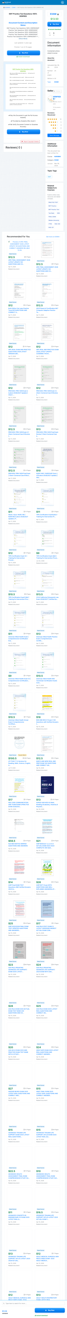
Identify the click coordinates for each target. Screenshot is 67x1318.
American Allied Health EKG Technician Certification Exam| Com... (46, 681)
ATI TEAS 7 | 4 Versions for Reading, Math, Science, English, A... (19, 763)
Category (50, 160)
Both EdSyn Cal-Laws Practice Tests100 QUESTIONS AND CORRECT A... (18, 310)
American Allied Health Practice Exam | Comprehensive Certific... (46, 639)
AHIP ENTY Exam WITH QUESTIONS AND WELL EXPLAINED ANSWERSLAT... (46, 887)
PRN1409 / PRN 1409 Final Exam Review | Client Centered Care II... (47, 434)
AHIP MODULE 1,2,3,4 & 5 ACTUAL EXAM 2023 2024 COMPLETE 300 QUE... (45, 846)
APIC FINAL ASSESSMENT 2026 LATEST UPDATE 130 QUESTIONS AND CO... (19, 262)
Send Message (54, 135)
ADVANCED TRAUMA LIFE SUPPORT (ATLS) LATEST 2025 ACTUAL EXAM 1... (47, 1217)
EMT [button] (49, 177)
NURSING (7, 7)
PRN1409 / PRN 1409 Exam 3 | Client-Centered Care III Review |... (47, 393)
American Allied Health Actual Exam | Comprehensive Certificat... (18, 722)
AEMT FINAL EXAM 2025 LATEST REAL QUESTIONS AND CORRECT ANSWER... (47, 1093)
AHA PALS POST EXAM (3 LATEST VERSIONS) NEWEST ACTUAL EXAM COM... (46, 928)
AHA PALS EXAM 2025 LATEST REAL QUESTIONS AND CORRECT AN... (46, 1011)
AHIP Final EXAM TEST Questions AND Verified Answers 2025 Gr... (19, 887)
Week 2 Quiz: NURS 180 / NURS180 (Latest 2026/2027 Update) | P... (18, 517)
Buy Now (25, 53)
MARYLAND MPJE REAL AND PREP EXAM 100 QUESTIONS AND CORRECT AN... (46, 763)
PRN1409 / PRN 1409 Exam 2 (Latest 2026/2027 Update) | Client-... (18, 393)
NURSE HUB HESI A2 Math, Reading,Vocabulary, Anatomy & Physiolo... (47, 804)
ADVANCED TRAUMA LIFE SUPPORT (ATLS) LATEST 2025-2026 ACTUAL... (19, 1258)
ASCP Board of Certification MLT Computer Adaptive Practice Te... (47, 310)
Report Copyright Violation (31, 141)
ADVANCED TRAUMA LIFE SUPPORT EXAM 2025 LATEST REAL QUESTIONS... (18, 1135)
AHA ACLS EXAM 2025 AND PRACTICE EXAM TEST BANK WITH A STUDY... (18, 1052)
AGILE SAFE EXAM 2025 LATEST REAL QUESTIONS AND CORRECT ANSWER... (47, 1052)
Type (49, 82)
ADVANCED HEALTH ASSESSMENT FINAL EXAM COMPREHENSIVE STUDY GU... (19, 1176)
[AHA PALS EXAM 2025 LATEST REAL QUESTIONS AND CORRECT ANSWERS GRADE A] (47, 991)
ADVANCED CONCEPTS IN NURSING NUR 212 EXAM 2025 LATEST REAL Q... (18, 1217)
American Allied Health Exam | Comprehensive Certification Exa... (18, 639)
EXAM (13, 7)
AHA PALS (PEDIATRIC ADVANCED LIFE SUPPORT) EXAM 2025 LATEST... (17, 970)
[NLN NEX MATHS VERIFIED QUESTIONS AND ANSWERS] (19, 826)
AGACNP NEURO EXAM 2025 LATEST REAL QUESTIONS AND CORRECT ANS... (19, 1093)
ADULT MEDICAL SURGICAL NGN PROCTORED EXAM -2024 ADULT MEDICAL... (19, 1300)
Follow (58, 91)
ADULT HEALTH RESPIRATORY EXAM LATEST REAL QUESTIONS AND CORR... (46, 1300)
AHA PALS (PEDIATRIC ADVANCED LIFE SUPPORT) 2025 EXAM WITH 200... (45, 970)
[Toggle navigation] (62, 2)
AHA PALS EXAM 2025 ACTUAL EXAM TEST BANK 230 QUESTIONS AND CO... (19, 1011)
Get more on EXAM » (53, 237)
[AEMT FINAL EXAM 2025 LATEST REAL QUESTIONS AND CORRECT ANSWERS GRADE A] (47, 1074)
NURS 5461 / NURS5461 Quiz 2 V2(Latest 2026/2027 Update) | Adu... (47, 475)
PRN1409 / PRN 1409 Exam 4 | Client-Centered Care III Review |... (19, 434)
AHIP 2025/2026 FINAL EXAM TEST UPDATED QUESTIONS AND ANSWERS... (18, 928)
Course (49, 156)
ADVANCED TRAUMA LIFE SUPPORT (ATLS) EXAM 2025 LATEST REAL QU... (46, 1135)
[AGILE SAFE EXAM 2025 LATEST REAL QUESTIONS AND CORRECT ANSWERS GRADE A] (47, 1032)
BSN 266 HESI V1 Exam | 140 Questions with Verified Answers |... (47, 722)
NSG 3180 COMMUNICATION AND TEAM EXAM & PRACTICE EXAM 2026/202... (18, 804)
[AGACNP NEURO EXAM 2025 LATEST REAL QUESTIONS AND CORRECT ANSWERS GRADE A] (19, 1074)
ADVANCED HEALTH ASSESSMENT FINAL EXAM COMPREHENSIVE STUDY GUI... (47, 1176)
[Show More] (23, 38)
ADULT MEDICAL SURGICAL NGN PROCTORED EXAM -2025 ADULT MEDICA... (47, 1258)
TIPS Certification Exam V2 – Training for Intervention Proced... (18, 558)
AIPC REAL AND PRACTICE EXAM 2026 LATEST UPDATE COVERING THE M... (47, 351)
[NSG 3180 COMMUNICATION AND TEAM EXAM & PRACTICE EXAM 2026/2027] (19, 785)
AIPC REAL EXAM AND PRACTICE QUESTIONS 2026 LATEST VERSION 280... (19, 351)
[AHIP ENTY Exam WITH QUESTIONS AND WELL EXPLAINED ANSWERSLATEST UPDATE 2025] (47, 867)
